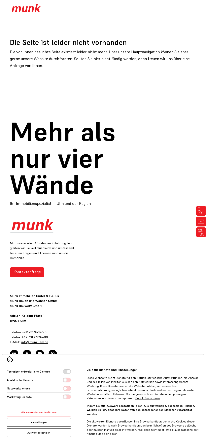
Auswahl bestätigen (38, 432)
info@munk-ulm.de (34, 342)
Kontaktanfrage (27, 272)
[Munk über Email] (14, 354)
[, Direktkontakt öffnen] (201, 211)
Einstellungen (39, 422)
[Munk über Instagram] (40, 354)
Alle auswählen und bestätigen (39, 411)
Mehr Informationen (147, 398)
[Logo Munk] (25, 9)
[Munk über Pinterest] (52, 354)
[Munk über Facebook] (27, 354)
